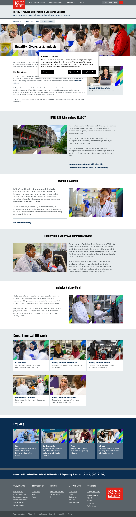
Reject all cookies (74, 72)
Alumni (115, 2)
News (47, 15)
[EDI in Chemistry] (31, 350)
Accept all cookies (89, 72)
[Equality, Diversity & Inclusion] (68, 385)
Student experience (19, 505)
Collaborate (39, 15)
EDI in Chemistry (20, 362)
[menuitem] (29, 2)
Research (32, 15)
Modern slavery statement (47, 514)
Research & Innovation (56, 2)
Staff (110, 2)
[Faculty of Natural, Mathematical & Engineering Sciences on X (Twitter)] (89, 474)
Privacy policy (32, 514)
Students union (73, 497)
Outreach (59, 15)
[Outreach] (110, 436)
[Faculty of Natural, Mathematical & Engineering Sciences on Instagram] (94, 474)
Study (28, 2)
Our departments (28, 21)
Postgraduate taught (19, 494)
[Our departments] (54, 436)
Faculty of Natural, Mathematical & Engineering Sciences (39, 11)
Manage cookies (48, 72)
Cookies (70, 514)
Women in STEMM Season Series (99, 88)
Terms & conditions (19, 514)
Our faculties (70, 2)
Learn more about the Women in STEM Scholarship (86, 164)
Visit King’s (72, 500)
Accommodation (55, 494)
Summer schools (18, 502)
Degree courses (18, 492)
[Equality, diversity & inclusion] (31, 385)
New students (36, 492)
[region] (69, 64)
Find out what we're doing (22, 222)
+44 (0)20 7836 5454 (93, 492)
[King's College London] (114, 492)
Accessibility (61, 514)
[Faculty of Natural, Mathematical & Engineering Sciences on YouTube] (103, 474)
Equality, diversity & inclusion (25, 397)
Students (105, 2)
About (80, 2)
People (37, 21)
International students (20, 500)
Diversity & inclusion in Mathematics (64, 362)
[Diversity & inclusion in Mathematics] (68, 350)
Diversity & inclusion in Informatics (64, 397)
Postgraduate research (20, 497)
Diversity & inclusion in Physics (99, 362)
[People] (82, 436)
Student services (39, 2)
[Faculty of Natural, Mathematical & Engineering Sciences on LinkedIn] (98, 474)
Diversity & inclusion (47, 21)
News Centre (73, 492)
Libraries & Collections (57, 492)
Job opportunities (74, 502)
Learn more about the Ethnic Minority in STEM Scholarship (88, 167)
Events (52, 15)
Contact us (67, 15)
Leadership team (17, 21)
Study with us (23, 15)
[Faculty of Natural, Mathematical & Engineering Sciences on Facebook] (85, 474)
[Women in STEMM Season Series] (105, 76)
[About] (26, 436)
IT (50, 497)
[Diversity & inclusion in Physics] (105, 350)
